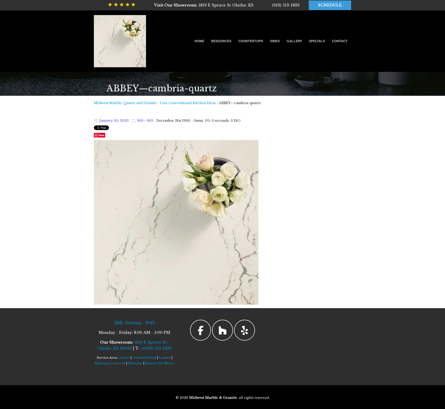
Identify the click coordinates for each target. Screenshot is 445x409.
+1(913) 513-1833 (156, 348)
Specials (317, 41)
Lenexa (164, 357)
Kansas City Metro (159, 363)
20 (116, 120)
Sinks (275, 41)
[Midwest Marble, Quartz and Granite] (120, 41)
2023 (124, 120)
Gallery (294, 41)
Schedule (330, 5)
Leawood (118, 363)
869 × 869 (145, 120)
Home (199, 41)
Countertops (250, 41)
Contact (340, 41)
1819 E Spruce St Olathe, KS (204, 5)
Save (101, 135)
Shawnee (102, 363)
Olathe (124, 357)
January (106, 120)
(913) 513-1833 (285, 5)
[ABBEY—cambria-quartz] (176, 222)
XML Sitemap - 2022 (134, 322)
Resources (221, 41)
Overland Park (144, 357)
